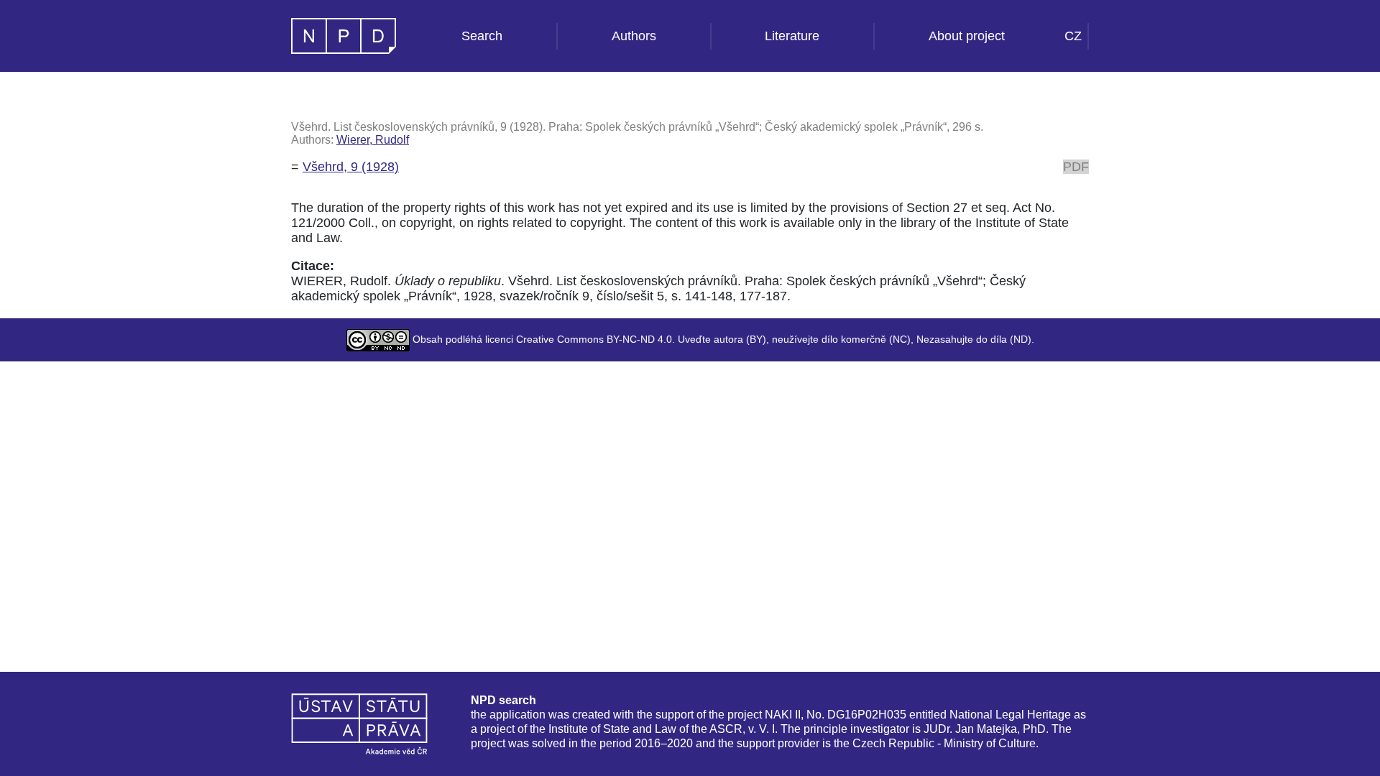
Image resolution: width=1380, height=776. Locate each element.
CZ (1073, 36)
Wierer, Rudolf (372, 140)
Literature (792, 36)
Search (481, 36)
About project (967, 36)
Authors (634, 36)
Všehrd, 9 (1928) (351, 167)
